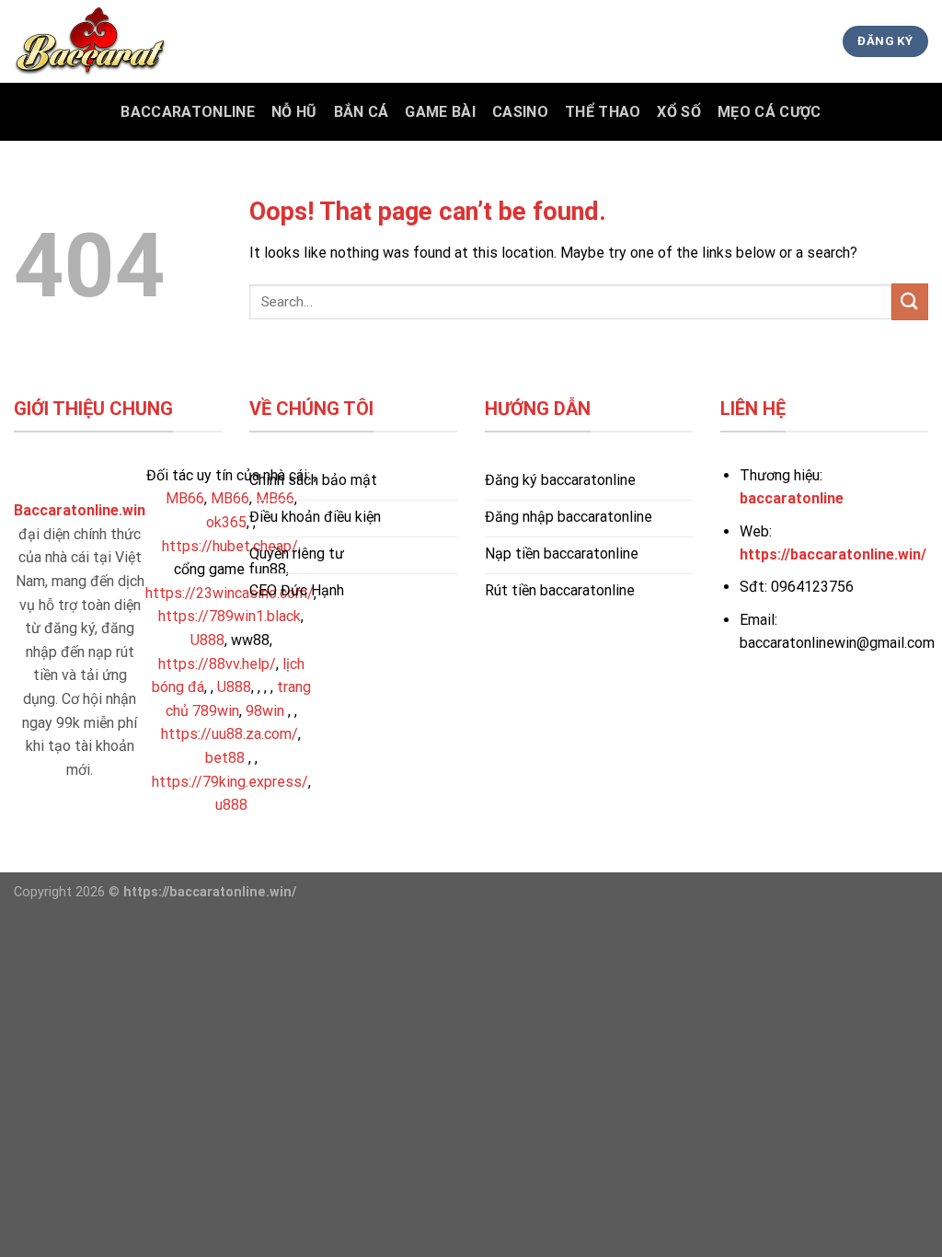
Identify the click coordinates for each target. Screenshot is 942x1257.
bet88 (225, 758)
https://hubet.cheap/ (230, 546)
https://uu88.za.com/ (229, 734)
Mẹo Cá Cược (769, 112)
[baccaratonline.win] (106, 41)
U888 (207, 640)
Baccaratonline (187, 112)
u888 (231, 804)
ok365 (226, 522)
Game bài (440, 112)
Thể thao (603, 112)
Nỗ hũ (294, 112)
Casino (520, 112)
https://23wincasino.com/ (229, 593)
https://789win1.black (229, 616)
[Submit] (909, 301)
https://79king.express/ (230, 781)
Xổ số (679, 112)
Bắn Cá (361, 112)
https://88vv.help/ (217, 664)
